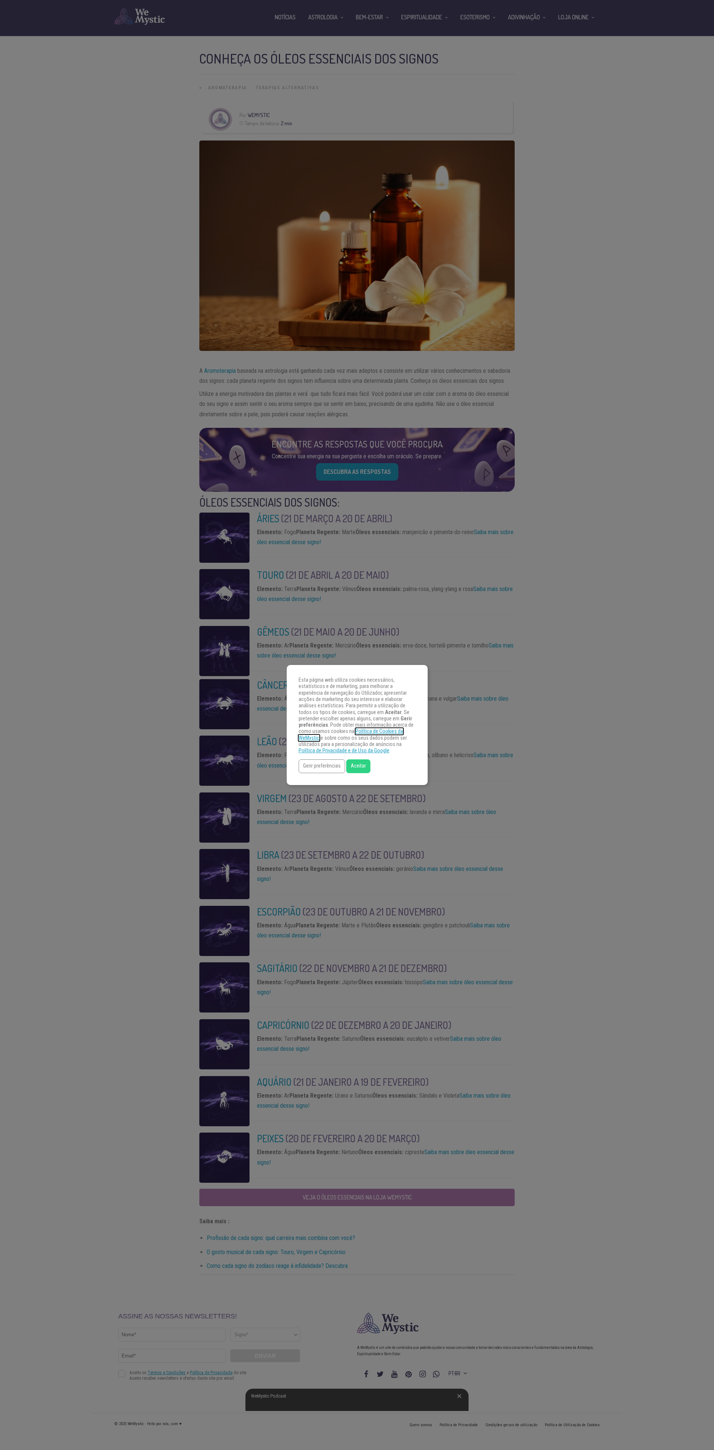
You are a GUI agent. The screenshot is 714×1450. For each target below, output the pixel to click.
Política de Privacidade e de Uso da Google (344, 750)
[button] (322, 766)
